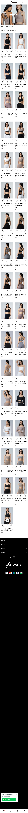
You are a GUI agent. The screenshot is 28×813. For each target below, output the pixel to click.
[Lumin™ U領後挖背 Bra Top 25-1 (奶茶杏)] (21, 160)
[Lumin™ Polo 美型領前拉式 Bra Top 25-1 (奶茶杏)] (21, 130)
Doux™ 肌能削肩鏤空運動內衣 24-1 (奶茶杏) (20, 500)
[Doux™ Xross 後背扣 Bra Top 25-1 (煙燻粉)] (21, 280)
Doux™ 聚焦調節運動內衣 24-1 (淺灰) (20, 471)
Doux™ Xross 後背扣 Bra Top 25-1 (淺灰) (7, 266)
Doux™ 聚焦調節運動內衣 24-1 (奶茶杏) (7, 471)
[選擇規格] (3, 51)
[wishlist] (10, 811)
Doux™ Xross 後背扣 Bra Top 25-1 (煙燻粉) (21, 296)
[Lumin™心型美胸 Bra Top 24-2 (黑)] (21, 398)
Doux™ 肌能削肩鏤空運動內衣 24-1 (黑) (7, 529)
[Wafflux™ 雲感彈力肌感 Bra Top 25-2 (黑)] (7, 41)
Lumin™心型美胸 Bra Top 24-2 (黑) (21, 412)
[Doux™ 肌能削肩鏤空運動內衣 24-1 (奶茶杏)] (21, 485)
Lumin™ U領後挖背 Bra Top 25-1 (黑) (6, 204)
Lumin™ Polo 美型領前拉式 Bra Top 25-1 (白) (7, 145)
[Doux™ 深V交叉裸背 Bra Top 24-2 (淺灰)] (21, 339)
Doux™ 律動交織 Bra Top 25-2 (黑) (21, 85)
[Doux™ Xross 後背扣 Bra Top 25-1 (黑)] (7, 280)
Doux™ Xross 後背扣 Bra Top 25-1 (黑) (6, 296)
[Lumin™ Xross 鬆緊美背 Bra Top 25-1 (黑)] (7, 220)
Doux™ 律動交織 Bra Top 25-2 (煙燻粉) (7, 114)
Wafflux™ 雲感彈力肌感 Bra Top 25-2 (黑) (7, 56)
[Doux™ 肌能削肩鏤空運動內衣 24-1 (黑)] (7, 515)
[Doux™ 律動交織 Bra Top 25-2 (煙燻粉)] (7, 99)
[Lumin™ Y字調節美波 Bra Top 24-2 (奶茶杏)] (7, 398)
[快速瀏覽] (11, 51)
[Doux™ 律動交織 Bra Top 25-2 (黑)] (21, 71)
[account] (24, 811)
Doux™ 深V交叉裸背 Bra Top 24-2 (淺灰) (21, 353)
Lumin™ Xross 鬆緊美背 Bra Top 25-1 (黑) (7, 235)
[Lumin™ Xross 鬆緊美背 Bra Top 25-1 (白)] (21, 190)
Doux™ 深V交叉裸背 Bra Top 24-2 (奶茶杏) (7, 383)
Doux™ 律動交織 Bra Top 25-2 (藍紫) (7, 85)
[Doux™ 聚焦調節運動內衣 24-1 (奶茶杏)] (7, 456)
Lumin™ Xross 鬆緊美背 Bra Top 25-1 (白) (20, 205)
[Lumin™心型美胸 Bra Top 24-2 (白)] (7, 428)
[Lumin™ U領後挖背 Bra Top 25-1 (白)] (7, 160)
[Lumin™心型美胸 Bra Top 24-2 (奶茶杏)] (21, 428)
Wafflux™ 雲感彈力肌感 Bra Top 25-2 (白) (20, 56)
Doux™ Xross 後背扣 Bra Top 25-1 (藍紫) (21, 266)
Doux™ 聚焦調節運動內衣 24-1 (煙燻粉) (20, 325)
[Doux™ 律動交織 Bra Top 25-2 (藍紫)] (7, 71)
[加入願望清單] (7, 51)
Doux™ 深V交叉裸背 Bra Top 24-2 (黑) (6, 353)
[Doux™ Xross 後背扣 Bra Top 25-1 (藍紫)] (21, 250)
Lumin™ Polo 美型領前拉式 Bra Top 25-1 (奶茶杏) (21, 145)
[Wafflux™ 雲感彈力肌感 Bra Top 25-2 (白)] (21, 41)
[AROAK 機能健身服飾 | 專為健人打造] (14, 2)
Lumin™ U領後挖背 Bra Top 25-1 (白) (6, 174)
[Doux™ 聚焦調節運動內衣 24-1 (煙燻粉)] (21, 310)
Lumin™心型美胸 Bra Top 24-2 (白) (7, 442)
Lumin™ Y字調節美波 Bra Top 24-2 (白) (20, 382)
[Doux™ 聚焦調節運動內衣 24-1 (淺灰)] (21, 456)
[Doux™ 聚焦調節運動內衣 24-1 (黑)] (7, 485)
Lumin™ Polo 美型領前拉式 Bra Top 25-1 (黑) (21, 115)
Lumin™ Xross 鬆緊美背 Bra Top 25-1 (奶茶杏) (20, 235)
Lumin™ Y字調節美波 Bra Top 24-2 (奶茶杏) (7, 413)
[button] (25, 2)
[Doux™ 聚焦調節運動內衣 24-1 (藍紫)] (7, 310)
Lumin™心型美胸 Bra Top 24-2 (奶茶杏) (21, 442)
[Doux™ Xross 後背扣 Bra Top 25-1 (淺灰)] (7, 250)
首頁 (2, 26)
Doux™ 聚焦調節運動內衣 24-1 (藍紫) (7, 325)
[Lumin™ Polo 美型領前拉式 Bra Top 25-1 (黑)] (21, 99)
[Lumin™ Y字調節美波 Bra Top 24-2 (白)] (21, 368)
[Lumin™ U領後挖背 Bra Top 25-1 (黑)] (7, 190)
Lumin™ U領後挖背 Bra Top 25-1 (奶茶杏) (20, 175)
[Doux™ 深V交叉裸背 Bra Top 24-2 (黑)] (7, 339)
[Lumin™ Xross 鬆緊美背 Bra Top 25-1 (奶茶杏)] (21, 220)
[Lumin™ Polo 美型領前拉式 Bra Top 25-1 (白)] (7, 130)
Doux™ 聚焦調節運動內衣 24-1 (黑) (7, 499)
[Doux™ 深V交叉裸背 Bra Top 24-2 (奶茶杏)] (7, 368)
